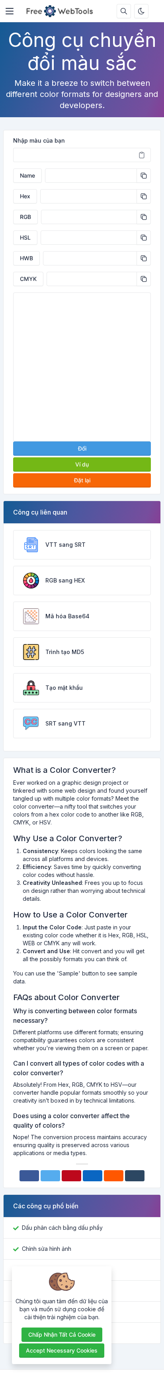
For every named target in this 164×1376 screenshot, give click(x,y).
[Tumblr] (134, 1175)
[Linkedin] (92, 1175)
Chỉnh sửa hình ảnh (46, 1248)
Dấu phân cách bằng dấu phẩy (62, 1227)
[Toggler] (9, 11)
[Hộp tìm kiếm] (124, 11)
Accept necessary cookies (62, 1350)
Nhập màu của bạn (39, 140)
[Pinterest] (71, 1175)
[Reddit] (113, 1175)
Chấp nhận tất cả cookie (62, 1334)
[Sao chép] (144, 175)
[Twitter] (50, 1175)
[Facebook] (29, 1175)
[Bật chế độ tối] (141, 11)
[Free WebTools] (62, 11)
